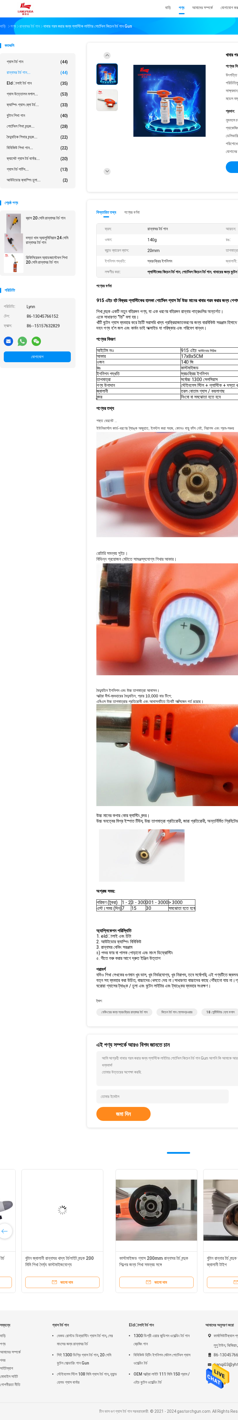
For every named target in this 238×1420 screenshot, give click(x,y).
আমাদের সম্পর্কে (10, 1352)
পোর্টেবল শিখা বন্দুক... (37, 126)
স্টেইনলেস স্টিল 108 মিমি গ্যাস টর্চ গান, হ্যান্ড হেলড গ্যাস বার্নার (87, 1378)
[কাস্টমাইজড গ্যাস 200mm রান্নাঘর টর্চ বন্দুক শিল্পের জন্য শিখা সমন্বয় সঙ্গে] (45, 1210)
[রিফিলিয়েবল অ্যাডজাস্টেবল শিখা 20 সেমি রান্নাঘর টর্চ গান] (14, 263)
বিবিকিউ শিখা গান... (37, 147)
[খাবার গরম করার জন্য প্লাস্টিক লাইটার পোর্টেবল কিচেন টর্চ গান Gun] (169, 101)
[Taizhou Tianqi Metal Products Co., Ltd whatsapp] (22, 341)
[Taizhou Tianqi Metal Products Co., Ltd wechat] (36, 341)
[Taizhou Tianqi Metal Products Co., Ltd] (25, 9)
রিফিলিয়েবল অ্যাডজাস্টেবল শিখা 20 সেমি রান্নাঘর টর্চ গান (47, 260)
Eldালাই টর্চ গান (37, 83)
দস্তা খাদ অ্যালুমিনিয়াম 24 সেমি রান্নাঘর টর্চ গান (47, 240)
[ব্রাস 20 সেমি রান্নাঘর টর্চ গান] (14, 223)
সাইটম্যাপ (6, 1368)
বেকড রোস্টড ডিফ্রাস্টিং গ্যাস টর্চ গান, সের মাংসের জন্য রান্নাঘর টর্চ (85, 1339)
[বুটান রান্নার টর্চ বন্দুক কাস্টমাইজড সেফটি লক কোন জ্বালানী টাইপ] (133, 1210)
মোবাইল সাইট (9, 1376)
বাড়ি (3, 1335)
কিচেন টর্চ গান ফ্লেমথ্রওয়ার (176, 1012)
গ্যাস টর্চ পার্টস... (37, 169)
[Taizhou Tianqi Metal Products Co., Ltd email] (8, 341)
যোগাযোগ (37, 356)
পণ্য (3, 1344)
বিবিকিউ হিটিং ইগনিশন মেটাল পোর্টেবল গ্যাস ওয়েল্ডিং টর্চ (162, 1359)
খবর (3, 1360)
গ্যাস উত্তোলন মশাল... (37, 94)
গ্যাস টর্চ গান (37, 61)
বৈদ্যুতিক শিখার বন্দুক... (37, 137)
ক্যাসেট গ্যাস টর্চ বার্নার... (37, 158)
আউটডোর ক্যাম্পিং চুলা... (37, 180)
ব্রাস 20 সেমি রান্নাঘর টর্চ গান (45, 218)
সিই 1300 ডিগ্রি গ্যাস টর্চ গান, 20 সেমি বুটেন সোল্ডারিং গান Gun (84, 1359)
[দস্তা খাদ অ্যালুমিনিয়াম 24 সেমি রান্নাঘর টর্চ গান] (14, 243)
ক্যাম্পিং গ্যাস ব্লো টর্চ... (37, 104)
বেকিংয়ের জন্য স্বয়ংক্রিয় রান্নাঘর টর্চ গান (124, 1012)
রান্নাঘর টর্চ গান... (37, 72)
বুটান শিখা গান (37, 115)
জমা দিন (123, 1113)
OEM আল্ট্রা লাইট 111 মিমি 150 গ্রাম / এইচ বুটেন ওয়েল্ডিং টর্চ (162, 1378)
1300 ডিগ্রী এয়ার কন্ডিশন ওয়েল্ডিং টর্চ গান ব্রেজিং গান (162, 1339)
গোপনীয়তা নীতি (10, 1384)
